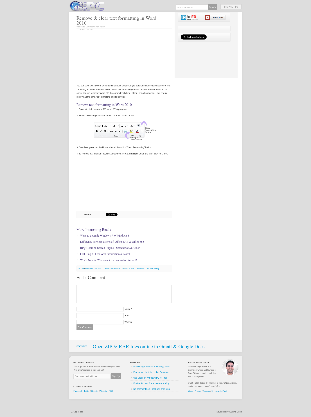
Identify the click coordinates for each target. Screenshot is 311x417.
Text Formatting (152, 268)
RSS (111, 391)
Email (127, 315)
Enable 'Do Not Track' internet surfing (151, 383)
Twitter (87, 391)
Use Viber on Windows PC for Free (150, 378)
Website (128, 322)
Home (81, 268)
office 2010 (130, 268)
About (190, 391)
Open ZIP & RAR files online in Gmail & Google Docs (149, 346)
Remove (140, 268)
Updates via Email (219, 391)
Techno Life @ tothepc (96, 5)
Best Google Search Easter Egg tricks (151, 366)
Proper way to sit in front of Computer (151, 372)
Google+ (95, 391)
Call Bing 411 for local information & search (105, 254)
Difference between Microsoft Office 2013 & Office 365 (112, 241)
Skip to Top (78, 412)
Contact (206, 391)
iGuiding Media (235, 412)
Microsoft (89, 268)
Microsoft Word (117, 268)
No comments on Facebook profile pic (151, 389)
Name (127, 309)
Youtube (103, 391)
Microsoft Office (102, 268)
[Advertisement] (114, 57)
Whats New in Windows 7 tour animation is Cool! (108, 260)
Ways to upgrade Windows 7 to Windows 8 (104, 235)
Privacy (198, 391)
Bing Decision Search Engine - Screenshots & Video (110, 247)
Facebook (77, 391)
